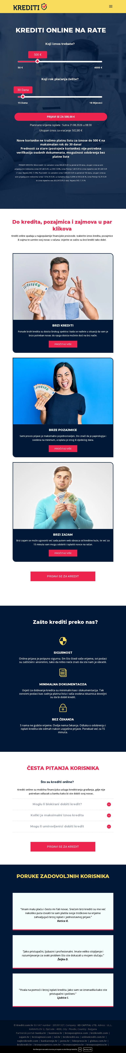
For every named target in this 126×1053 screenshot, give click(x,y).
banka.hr (40, 1033)
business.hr (55, 1033)
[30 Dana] (23, 97)
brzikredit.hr (24, 1044)
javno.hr (65, 1040)
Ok (80, 1049)
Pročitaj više (63, 344)
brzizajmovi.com (41, 1036)
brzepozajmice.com (76, 1033)
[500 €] (37, 61)
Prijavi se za (61, 117)
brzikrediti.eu (71, 1036)
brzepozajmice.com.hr (47, 1044)
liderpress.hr (79, 1040)
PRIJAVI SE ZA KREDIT (63, 576)
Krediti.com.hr (24, 1025)
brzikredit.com (99, 1033)
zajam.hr (24, 1036)
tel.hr (57, 1036)
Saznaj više (88, 1049)
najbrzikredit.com (27, 1040)
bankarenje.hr (49, 1040)
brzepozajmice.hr (73, 1044)
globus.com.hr (98, 1040)
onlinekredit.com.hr (93, 1036)
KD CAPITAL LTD (87, 1025)
